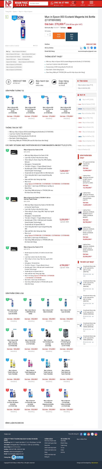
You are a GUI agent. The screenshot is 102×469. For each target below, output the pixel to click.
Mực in (21, 11)
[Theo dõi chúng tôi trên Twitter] (84, 434)
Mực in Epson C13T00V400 (14, 69)
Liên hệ (63, 452)
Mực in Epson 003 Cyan (13, 54)
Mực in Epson (28, 11)
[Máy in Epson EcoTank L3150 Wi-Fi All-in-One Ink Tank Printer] (14, 199)
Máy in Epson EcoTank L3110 (33, 247)
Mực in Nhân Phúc (82, 439)
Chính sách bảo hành (50, 447)
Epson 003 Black (27, 56)
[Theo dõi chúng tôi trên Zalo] (92, 434)
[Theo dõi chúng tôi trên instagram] (96, 434)
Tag (9, 51)
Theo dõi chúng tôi (73, 434)
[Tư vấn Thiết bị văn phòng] (81, 48)
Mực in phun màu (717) (85, 85)
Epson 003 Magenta (23, 59)
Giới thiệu (63, 440)
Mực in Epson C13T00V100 (26, 62)
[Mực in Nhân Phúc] (8, 4)
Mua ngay (59, 36)
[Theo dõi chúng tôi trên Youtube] (88, 434)
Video (62, 450)
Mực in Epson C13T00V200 (14, 64)
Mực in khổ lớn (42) (84, 88)
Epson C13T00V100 (35, 184)
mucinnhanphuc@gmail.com (87, 51)
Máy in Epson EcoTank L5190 (33, 149)
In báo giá (71, 37)
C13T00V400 (65, 184)
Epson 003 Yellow (11, 62)
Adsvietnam (94, 462)
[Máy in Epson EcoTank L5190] (14, 152)
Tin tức (62, 447)
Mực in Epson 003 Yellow (13, 56)
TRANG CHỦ (7, 434)
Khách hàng (64, 443)
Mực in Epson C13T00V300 (14, 67)
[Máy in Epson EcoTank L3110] (14, 249)
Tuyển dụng (64, 445)
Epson (15, 11)
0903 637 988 (12, 449)
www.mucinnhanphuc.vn (16, 451)
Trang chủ (8, 11)
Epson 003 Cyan (11, 59)
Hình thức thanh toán (50, 440)
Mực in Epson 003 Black (19, 51)
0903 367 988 (21, 449)
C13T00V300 (56, 184)
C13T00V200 (46, 184)
